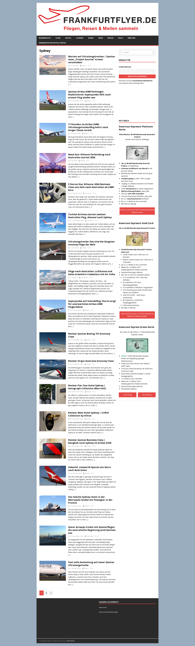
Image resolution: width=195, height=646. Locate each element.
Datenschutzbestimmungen (108, 612)
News (100, 38)
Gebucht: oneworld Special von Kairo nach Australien (89, 469)
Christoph (88, 193)
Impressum (103, 607)
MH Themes (71, 641)
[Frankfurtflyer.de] (97, 32)
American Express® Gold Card (136, 223)
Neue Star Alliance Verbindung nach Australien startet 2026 (89, 156)
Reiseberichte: (45, 38)
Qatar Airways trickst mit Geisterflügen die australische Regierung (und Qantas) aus (91, 530)
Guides (91, 38)
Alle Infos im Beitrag (128, 204)
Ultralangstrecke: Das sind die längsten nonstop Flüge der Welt (91, 243)
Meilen (110, 38)
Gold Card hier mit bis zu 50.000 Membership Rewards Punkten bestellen (137, 315)
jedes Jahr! (135, 191)
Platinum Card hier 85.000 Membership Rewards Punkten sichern (137, 211)
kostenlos (138, 199)
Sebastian (84, 277)
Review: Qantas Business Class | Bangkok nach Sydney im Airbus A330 (89, 441)
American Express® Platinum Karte (136, 128)
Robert (84, 66)
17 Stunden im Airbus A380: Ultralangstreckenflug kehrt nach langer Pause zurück (88, 127)
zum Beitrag (146, 395)
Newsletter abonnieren (137, 76)
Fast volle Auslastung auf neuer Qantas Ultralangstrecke (91, 564)
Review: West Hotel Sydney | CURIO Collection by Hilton (88, 414)
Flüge (58, 38)
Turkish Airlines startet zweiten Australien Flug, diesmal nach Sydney (90, 216)
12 (90, 248)
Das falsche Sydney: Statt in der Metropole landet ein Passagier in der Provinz (90, 499)
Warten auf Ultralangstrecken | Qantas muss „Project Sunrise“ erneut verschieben (91, 59)
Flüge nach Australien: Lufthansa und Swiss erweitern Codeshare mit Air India (91, 273)
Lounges (79, 38)
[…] (69, 84)
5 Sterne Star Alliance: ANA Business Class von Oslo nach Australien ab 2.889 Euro (91, 187)
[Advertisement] (137, 102)
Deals (120, 38)
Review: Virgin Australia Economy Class (91, 360)
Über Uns (131, 38)
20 (98, 536)
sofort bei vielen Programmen (137, 189)
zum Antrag (127, 395)
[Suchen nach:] (137, 52)
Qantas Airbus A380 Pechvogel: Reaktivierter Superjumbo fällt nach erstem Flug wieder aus (89, 94)
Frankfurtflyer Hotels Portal (52, 43)
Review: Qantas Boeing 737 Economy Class (89, 335)
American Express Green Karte (136, 327)
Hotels (68, 38)
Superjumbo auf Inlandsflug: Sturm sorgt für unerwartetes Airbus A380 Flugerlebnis (92, 303)
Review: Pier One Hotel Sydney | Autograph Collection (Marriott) (87, 387)
